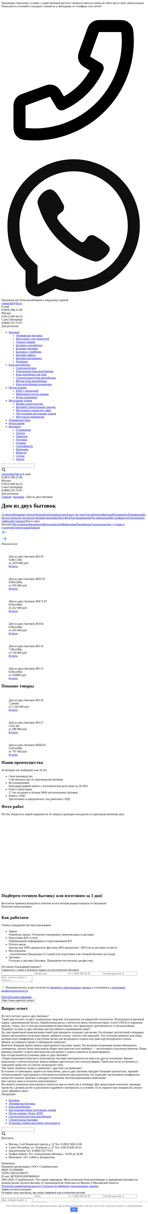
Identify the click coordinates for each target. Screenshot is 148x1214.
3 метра (29, 514)
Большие (19, 514)
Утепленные (135, 517)
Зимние (35, 527)
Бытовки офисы (26, 355)
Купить (13, 566)
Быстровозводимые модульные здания (32, 1110)
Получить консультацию (16, 996)
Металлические (52, 524)
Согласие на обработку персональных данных (70, 1186)
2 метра (13, 517)
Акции (20, 459)
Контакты (15, 426)
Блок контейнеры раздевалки (34, 384)
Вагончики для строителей (32, 338)
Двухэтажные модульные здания (36, 413)
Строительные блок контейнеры (36, 377)
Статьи (20, 455)
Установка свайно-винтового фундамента (34, 1123)
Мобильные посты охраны (32, 394)
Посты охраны (18, 387)
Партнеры (22, 449)
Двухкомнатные (100, 517)
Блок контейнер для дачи (31, 374)
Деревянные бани (20, 420)
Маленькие (35, 524)
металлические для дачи (70, 514)
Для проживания (80, 517)
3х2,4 (21, 517)
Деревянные (134, 514)
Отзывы (21, 442)
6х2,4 (62, 517)
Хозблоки (22, 361)
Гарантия (21, 436)
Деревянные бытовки (29, 335)
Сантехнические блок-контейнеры (30, 1116)
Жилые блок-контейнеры (31, 381)
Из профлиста (119, 517)
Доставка (21, 439)
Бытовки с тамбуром (28, 351)
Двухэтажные (20, 524)
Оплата (20, 433)
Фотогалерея (16, 423)
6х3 (68, 517)
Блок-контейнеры (19, 364)
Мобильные (69, 524)
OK (74, 1209)
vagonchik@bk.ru (11, 303)
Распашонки (119, 514)
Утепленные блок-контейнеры (34, 371)
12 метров (7, 514)
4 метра (28, 517)
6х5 (57, 517)
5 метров (38, 517)
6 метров (49, 517)
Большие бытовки (27, 348)
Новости (21, 452)
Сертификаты (24, 446)
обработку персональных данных (70, 987)
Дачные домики (25, 342)
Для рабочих (92, 514)
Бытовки (14, 332)
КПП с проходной (27, 390)
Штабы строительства (29, 403)
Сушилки (19, 521)
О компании (23, 429)
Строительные (22, 527)
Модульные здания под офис (33, 410)
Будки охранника (26, 397)
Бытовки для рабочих (29, 345)
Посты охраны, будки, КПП (26, 1113)
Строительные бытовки (23, 1119)
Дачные (38, 514)
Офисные (106, 514)
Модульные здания (20, 400)
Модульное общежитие (30, 416)
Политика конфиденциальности (21, 1186)
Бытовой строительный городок (36, 407)
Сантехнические (26, 368)
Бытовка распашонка (29, 358)
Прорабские (83, 524)
